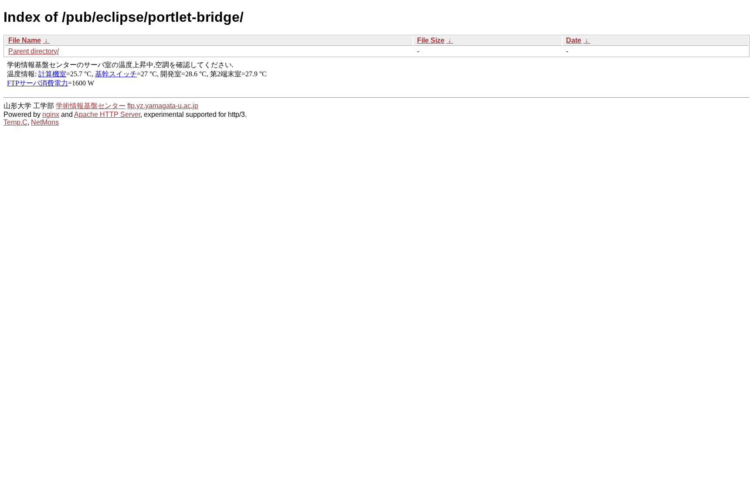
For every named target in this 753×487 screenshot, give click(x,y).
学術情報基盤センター (91, 105)
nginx (50, 114)
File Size (430, 40)
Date (573, 40)
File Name (24, 40)
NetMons (45, 122)
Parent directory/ (33, 51)
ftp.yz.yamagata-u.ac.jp (162, 105)
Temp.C (15, 122)
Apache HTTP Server (107, 114)
